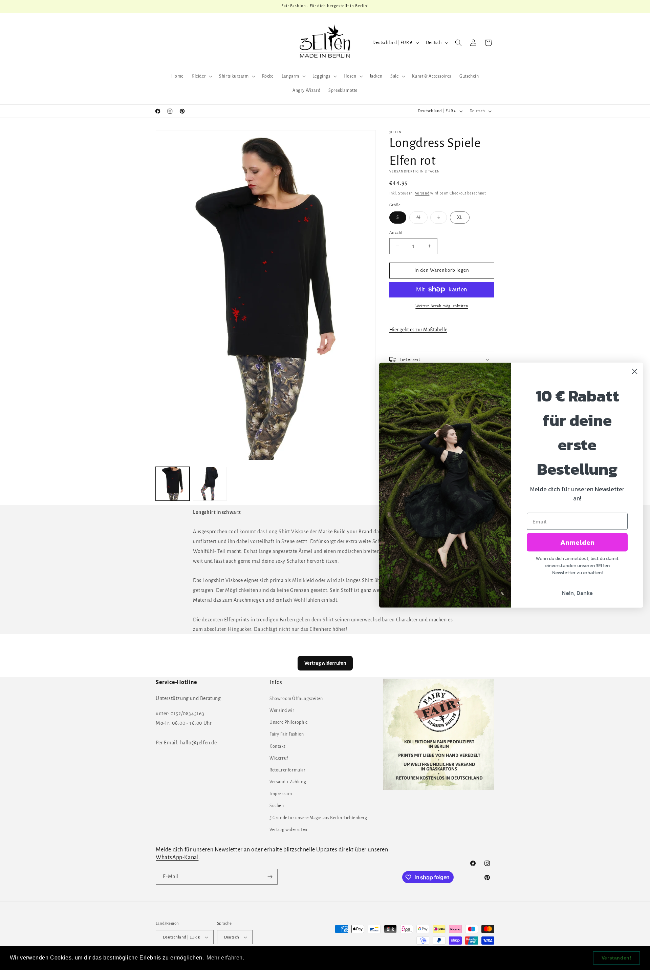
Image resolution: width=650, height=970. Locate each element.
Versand (422, 193)
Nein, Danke (577, 593)
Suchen (276, 805)
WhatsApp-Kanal (177, 857)
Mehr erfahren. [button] (225, 958)
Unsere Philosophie (288, 722)
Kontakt (277, 746)
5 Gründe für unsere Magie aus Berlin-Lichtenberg (318, 818)
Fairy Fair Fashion (286, 734)
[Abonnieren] (269, 877)
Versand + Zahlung (287, 782)
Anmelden (577, 542)
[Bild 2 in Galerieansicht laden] (210, 484)
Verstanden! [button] (617, 958)
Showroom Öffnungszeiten (296, 698)
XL (459, 217)
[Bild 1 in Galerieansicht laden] (173, 484)
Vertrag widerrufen (288, 829)
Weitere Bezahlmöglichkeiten (441, 306)
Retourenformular (287, 770)
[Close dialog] (635, 371)
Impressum (280, 793)
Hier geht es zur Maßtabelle (418, 329)
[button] (201, 76)
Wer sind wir (281, 710)
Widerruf (278, 758)
